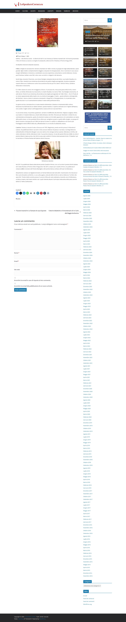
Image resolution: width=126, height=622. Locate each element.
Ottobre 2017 (87, 496)
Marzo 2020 (86, 414)
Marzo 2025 (86, 244)
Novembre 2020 (87, 391)
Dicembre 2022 (87, 320)
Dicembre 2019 (87, 423)
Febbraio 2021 (87, 383)
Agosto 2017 (86, 502)
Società (33, 11)
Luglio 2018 (86, 471)
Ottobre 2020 (87, 394)
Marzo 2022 (86, 346)
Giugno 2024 (87, 269)
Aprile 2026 (86, 207)
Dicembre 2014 (87, 573)
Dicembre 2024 (87, 252)
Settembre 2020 (87, 397)
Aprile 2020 (86, 411)
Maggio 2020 (87, 408)
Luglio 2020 (86, 403)
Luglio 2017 (86, 505)
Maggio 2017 (87, 510)
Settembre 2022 (87, 329)
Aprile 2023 (86, 309)
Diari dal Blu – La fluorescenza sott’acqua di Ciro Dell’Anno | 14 (90, 69)
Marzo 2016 (86, 550)
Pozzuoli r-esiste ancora (105, 104)
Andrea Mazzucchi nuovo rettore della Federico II (97, 36)
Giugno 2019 (87, 440)
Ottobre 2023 (87, 292)
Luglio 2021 (86, 369)
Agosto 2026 (86, 195)
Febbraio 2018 (87, 485)
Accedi (85, 596)
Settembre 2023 (87, 295)
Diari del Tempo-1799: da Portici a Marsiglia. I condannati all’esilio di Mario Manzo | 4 (90, 89)
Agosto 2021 (86, 366)
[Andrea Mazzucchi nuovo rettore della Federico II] (97, 26)
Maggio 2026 (87, 204)
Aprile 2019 (86, 445)
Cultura (25, 11)
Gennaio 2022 (87, 352)
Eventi (18, 11)
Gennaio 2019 (87, 454)
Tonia (27, 53)
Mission (58, 11)
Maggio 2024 (87, 272)
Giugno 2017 (87, 508)
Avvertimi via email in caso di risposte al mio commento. (32, 280)
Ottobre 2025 (87, 224)
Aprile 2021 (86, 377)
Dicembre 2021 (87, 354)
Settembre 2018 (87, 465)
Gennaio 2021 (87, 386)
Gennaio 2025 (87, 249)
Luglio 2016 (86, 539)
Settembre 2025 (87, 227)
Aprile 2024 (86, 275)
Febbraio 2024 (87, 281)
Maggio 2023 (87, 306)
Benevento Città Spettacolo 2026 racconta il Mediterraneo (90, 80)
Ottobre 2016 (87, 530)
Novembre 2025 (87, 221)
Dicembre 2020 (87, 388)
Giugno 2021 (87, 371)
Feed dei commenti (88, 601)
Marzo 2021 (86, 380)
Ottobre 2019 (87, 428)
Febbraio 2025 (87, 247)
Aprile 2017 (86, 513)
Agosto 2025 (86, 230)
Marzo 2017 (86, 516)
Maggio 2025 (87, 238)
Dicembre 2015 (87, 559)
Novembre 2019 (87, 425)
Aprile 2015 (86, 567)
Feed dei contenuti (88, 598)
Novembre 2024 (87, 255)
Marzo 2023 (86, 312)
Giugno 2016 (87, 542)
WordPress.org (87, 604)
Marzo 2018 (86, 482)
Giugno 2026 (87, 201)
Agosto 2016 (86, 536)
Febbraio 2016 (87, 553)
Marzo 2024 (86, 278)
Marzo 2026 (86, 210)
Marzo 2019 (86, 448)
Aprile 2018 (86, 479)
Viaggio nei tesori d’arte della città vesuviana (103, 59)
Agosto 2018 (86, 468)
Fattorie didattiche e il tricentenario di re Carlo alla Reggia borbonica (64, 212)
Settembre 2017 (87, 499)
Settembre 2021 (87, 363)
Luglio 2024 (86, 266)
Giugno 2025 (87, 235)
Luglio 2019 (86, 437)
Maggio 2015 (87, 564)
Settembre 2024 (87, 261)
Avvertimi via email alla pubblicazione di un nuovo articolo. (33, 286)
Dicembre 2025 (87, 218)
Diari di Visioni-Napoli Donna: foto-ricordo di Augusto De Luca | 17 (105, 90)
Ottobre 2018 (87, 462)
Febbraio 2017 (87, 519)
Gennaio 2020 (87, 420)
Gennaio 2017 (87, 522)
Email (16, 261)
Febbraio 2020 (87, 417)
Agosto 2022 (86, 332)
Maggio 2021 (87, 374)
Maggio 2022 (87, 340)
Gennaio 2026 (87, 215)
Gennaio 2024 (87, 283)
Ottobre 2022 (87, 326)
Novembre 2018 (87, 459)
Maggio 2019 (87, 442)
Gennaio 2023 (87, 318)
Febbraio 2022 (87, 349)
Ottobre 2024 (87, 258)
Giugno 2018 (87, 474)
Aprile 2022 (86, 343)
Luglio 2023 (86, 300)
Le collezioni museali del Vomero (103, 71)
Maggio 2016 (87, 545)
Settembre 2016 (87, 533)
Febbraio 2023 (87, 315)
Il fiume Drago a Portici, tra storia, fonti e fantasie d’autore (105, 48)
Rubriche (67, 11)
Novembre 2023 (87, 289)
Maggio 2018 (87, 476)
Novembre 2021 (87, 357)
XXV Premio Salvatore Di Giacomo (103, 81)
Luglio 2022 (86, 335)
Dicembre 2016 (87, 525)
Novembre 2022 (87, 323)
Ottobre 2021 (87, 360)
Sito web (17, 270)
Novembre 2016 (87, 528)
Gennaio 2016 (87, 556)
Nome (16, 253)
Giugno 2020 (87, 405)
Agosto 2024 (86, 264)
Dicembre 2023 (87, 286)
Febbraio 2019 (87, 451)
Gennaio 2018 (87, 488)
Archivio (75, 11)
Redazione (41, 11)
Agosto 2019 (86, 434)
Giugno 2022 (87, 337)
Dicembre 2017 (87, 491)
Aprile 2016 (86, 547)
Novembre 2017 (87, 493)
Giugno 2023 (87, 303)
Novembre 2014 (87, 576)
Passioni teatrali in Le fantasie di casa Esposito (31, 211)
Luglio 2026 (86, 198)
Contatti (50, 11)
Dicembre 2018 (87, 457)
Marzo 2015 (86, 570)
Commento (18, 229)
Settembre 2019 (87, 431)
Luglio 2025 (86, 232)
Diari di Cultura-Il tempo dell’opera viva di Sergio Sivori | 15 (90, 101)
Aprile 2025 (86, 241)
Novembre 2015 (87, 562)
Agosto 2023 (86, 298)
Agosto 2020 (86, 400)
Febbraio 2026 (87, 213)
